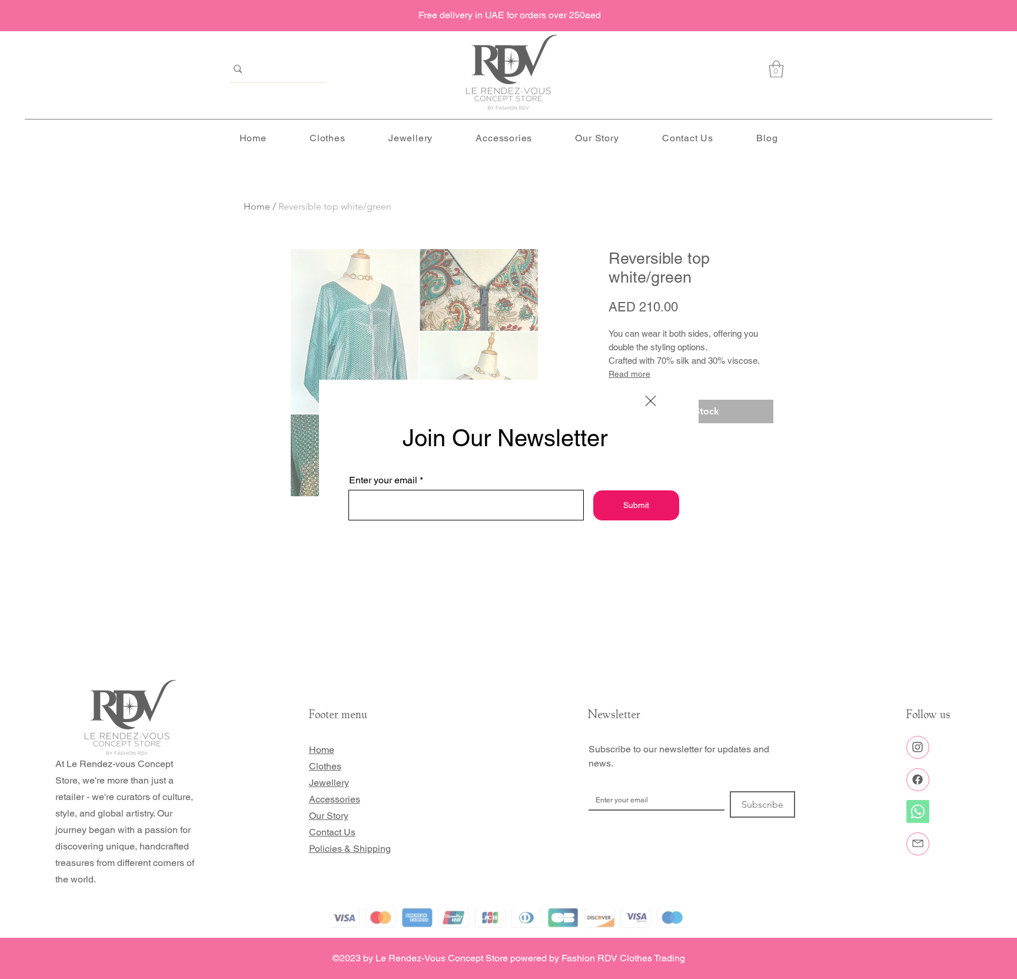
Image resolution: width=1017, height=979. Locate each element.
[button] (650, 401)
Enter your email (383, 480)
